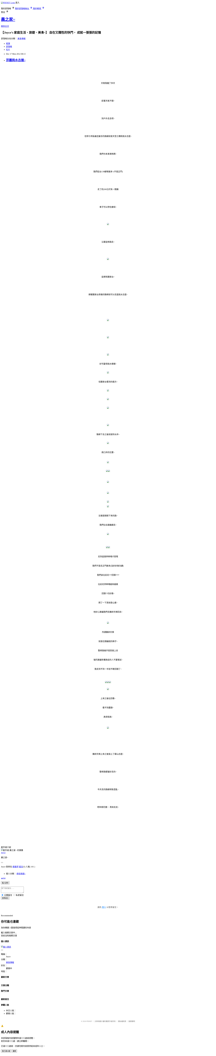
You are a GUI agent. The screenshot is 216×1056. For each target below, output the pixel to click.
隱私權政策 (122, 1021)
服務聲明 (131, 1021)
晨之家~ (8, 19)
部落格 (9, 47)
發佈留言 (5, 898)
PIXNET (89, 1021)
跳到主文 (5, 26)
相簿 (8, 44)
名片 (8, 49)
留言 (21, 867)
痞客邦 (15, 867)
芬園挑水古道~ (16, 60)
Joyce (3, 853)
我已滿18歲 (6, 1051)
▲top (3, 878)
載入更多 (5, 883)
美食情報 (22, 39)
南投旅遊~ (21, 874)
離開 (14, 1051)
